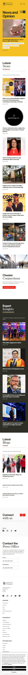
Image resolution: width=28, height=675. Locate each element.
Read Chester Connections (9, 287)
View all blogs (5, 445)
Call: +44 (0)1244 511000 (11, 568)
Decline (14, 669)
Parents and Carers (6, 626)
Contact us (5, 605)
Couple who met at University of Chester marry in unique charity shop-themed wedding (13, 215)
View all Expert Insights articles (8, 312)
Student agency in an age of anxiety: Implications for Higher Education (13, 423)
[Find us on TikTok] (11, 530)
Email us (11, 557)
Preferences (14, 672)
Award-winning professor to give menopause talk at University (12, 158)
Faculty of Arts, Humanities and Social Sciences (15, 43)
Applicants (5, 620)
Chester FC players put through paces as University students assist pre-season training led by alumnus (13, 244)
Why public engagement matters (12, 342)
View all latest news (6, 69)
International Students (7, 624)
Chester (4, 43)
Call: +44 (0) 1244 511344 (11, 561)
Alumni (4, 630)
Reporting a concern (6, 636)
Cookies (4, 645)
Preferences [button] (10, 664)
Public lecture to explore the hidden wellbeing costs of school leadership (13, 186)
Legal (4, 649)
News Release (16, 45)
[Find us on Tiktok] (11, 596)
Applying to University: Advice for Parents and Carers (12, 475)
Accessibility (5, 643)
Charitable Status (6, 651)
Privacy (4, 647)
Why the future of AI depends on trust (13, 369)
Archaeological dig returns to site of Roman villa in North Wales (13, 40)
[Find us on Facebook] (3, 530)
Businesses (5, 632)
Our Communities (6, 634)
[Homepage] (8, 4)
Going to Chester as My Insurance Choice (13, 485)
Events (4, 609)
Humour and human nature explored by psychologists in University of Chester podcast (14, 129)
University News (6, 47)
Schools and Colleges (6, 628)
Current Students (6, 622)
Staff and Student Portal (7, 611)
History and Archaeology (7, 45)
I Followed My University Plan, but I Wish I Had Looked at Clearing (13, 494)
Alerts (4, 613)
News (4, 607)
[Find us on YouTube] (15, 530)
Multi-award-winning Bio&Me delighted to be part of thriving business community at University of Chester (14, 100)
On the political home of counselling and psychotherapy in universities (14, 396)
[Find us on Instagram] (7, 530)
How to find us (5, 603)
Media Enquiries (11, 564)
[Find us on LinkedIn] (19, 596)
